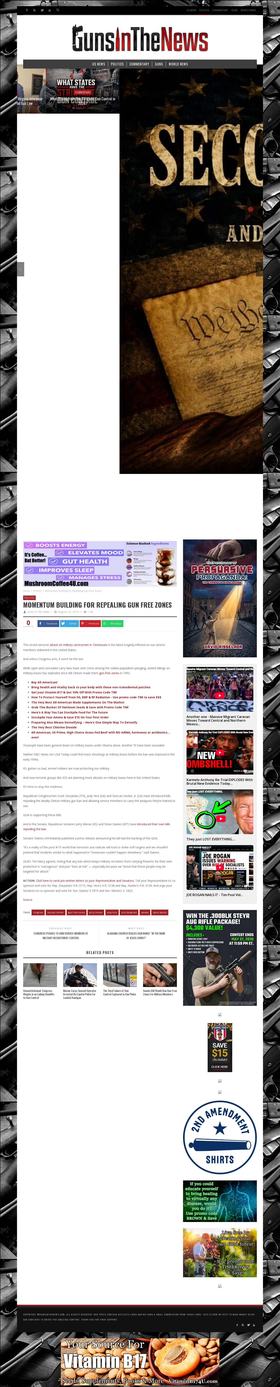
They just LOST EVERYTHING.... (211, 839)
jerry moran (95, 912)
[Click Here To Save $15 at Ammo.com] (220, 1047)
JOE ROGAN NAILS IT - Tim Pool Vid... (215, 895)
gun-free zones (109, 673)
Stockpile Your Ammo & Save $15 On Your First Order (70, 717)
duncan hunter (55, 912)
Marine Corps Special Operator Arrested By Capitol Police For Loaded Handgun (79, 994)
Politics (37, 590)
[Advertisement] (140, 508)
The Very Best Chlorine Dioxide (54, 727)
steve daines (160, 912)
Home (26, 590)
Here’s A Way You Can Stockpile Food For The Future (69, 712)
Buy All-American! (44, 682)
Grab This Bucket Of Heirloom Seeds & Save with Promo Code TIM (79, 707)
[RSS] (34, 10)
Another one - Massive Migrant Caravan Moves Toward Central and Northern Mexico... (218, 720)
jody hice (112, 912)
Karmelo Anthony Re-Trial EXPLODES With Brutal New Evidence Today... (220, 781)
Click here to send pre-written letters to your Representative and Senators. (85, 881)
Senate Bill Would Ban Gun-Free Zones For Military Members (160, 992)
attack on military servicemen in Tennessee (78, 645)
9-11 (58, 847)
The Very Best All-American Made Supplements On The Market (77, 702)
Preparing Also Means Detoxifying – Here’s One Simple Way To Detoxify (84, 722)
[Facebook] (27, 10)
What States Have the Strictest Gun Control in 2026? (54, 101)
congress (38, 912)
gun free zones (76, 912)
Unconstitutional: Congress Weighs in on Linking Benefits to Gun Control (38, 994)
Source (27, 900)
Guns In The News (38, 612)
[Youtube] (49, 10)
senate (145, 912)
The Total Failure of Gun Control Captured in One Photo (119, 992)
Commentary (54, 92)
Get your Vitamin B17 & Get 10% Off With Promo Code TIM (74, 692)
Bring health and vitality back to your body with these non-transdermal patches (90, 687)
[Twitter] (42, 10)
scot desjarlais (129, 912)
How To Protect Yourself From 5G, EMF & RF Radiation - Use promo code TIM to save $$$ (96, 697)
